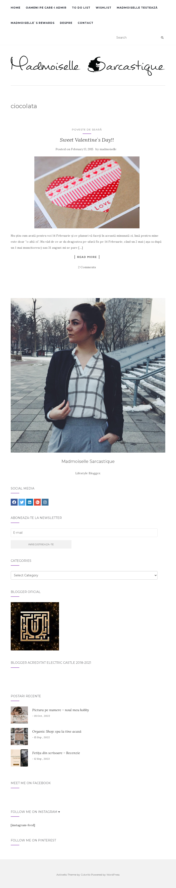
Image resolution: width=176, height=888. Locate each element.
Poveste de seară (87, 129)
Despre (66, 22)
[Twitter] (21, 502)
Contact (85, 22)
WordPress (113, 874)
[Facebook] (14, 502)
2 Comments (87, 267)
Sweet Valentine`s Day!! (87, 139)
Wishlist (103, 7)
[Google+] (37, 502)
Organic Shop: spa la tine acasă (56, 731)
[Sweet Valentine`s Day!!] (87, 192)
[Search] (162, 38)
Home (15, 7)
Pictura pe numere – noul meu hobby (60, 710)
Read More (87, 257)
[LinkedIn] (29, 502)
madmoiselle (108, 149)
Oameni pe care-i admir (46, 7)
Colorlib (85, 874)
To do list (81, 7)
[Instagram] (45, 502)
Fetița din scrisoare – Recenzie (56, 753)
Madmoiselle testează (137, 7)
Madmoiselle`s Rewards (33, 22)
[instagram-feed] (23, 825)
